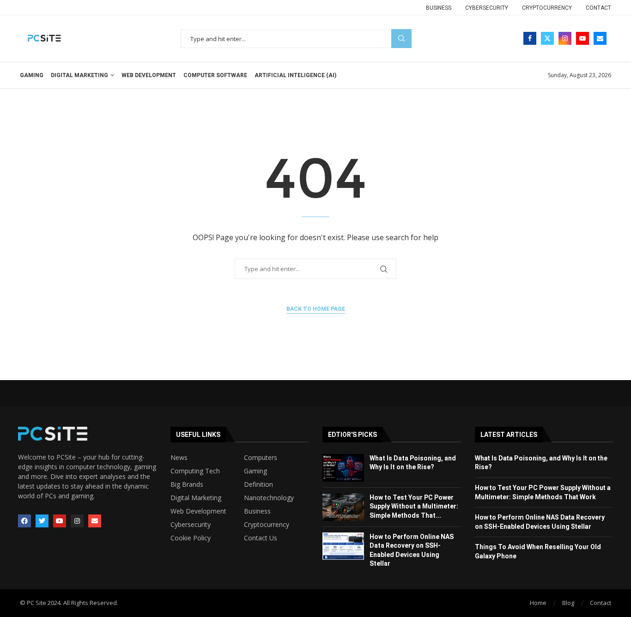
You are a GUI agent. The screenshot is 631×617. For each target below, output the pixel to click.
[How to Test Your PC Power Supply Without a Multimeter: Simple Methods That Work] (343, 507)
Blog (568, 603)
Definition (258, 484)
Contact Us (260, 538)
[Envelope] (94, 520)
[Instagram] (564, 38)
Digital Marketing (79, 75)
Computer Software (215, 75)
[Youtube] (582, 38)
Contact (598, 8)
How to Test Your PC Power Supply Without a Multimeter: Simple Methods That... (414, 506)
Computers (260, 457)
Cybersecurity (486, 8)
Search (401, 38)
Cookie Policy (190, 538)
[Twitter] (547, 38)
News (179, 457)
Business (438, 8)
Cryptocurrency (547, 8)
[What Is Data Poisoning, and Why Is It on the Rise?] (343, 468)
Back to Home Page (315, 309)
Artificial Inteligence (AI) (295, 75)
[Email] (600, 38)
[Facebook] (529, 38)
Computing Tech (195, 471)
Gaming (31, 75)
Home (538, 603)
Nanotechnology (269, 498)
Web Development (148, 75)
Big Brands (186, 484)
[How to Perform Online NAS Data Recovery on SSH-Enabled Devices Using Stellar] (343, 546)
